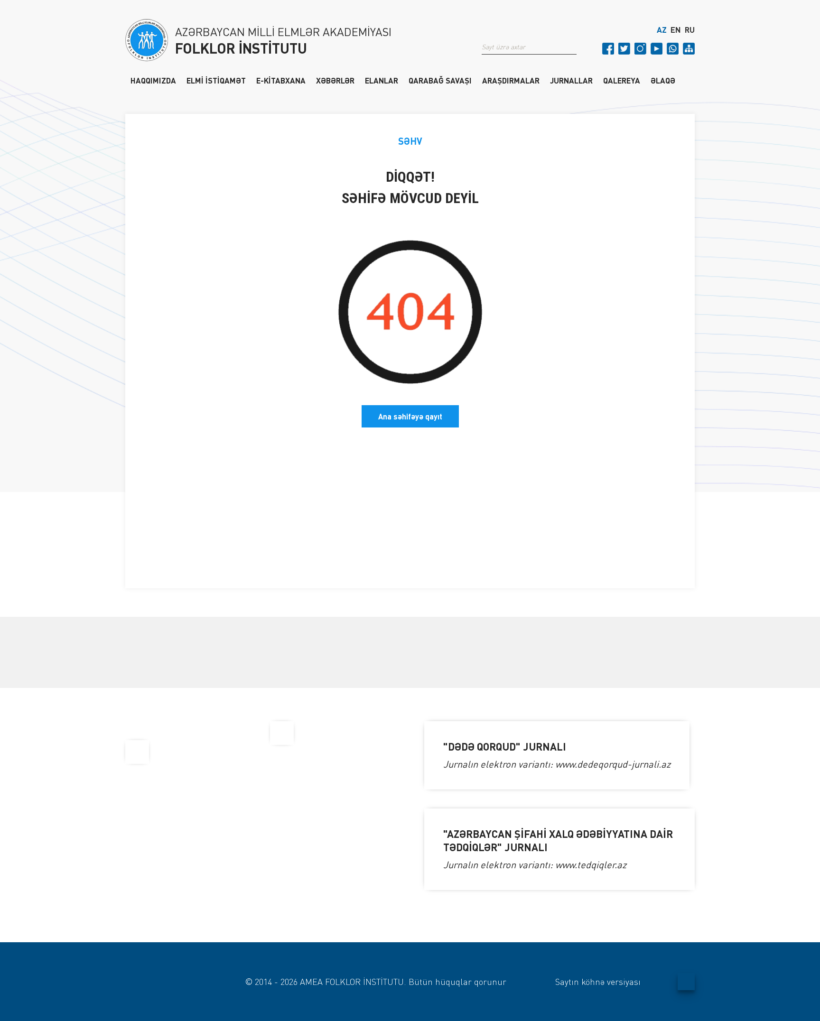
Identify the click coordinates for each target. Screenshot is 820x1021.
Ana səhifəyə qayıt (410, 416)
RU (690, 30)
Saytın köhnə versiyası (598, 981)
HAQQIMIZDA (153, 80)
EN (676, 30)
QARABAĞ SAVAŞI (440, 80)
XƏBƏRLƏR (335, 80)
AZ (662, 30)
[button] (573, 47)
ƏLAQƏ (663, 80)
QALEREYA (621, 80)
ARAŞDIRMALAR (511, 80)
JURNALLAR (571, 80)
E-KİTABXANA (281, 80)
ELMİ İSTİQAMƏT (216, 80)
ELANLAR (381, 80)
